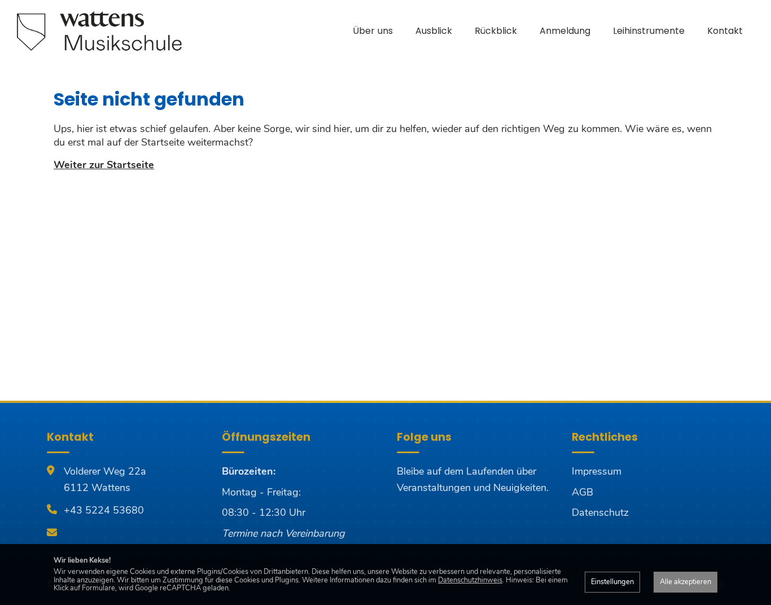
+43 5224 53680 (104, 510)
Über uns (373, 30)
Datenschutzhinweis (470, 580)
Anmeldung (565, 30)
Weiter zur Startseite (104, 165)
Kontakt (725, 30)
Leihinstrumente (649, 30)
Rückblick (496, 30)
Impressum (596, 471)
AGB (582, 492)
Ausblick (433, 30)
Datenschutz (600, 512)
